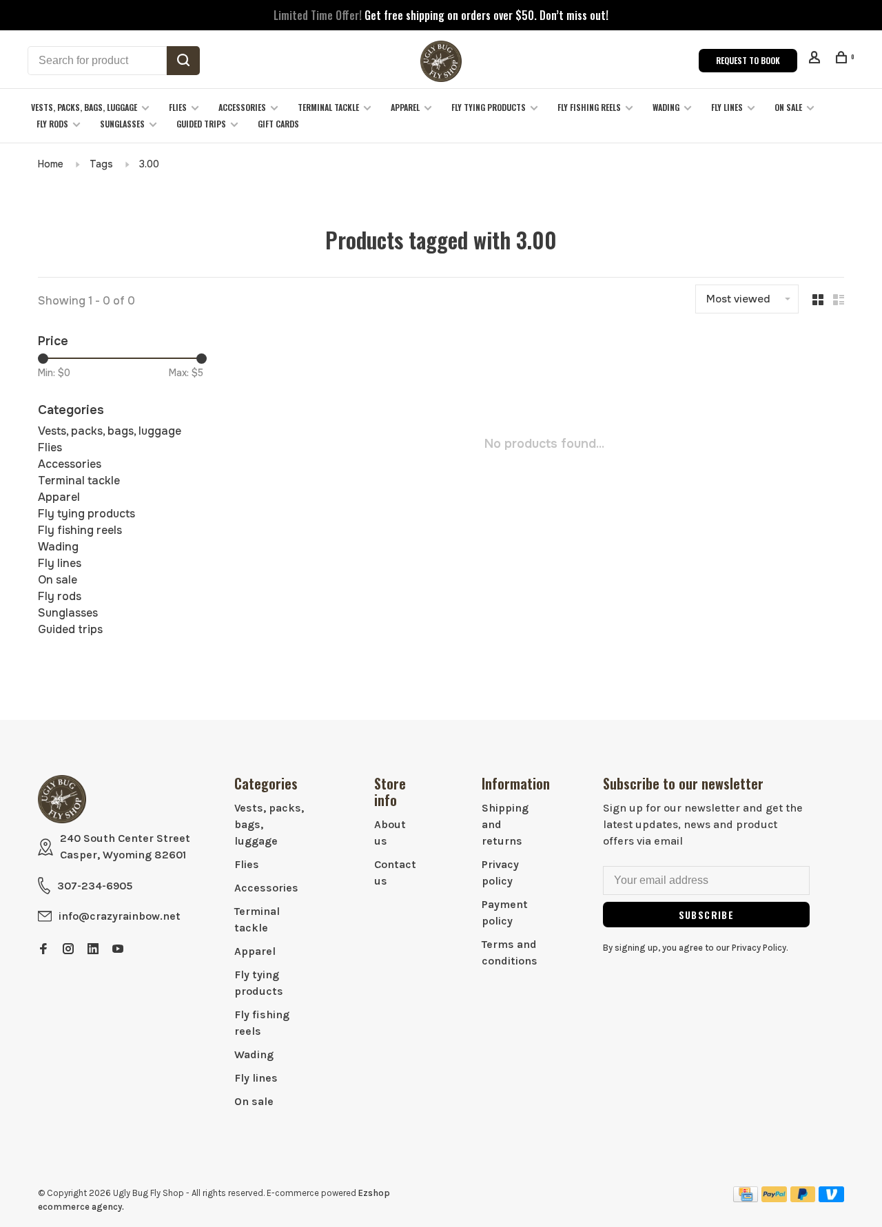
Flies (178, 107)
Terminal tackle (328, 107)
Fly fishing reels (589, 107)
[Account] (816, 59)
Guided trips (201, 124)
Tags (101, 164)
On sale (788, 107)
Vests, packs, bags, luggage (84, 107)
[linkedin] (93, 949)
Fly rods (52, 124)
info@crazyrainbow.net (120, 915)
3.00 (149, 164)
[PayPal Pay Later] (803, 1198)
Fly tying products (488, 107)
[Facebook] (43, 949)
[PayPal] (774, 1198)
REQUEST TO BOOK (748, 60)
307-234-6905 (94, 885)
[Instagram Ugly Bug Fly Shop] (68, 949)
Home (50, 164)
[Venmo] (831, 1198)
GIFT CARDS (278, 124)
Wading (666, 107)
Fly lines (727, 107)
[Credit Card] (745, 1198)
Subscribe (707, 914)
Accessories (242, 107)
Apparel (405, 107)
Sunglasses (122, 124)
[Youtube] (117, 949)
